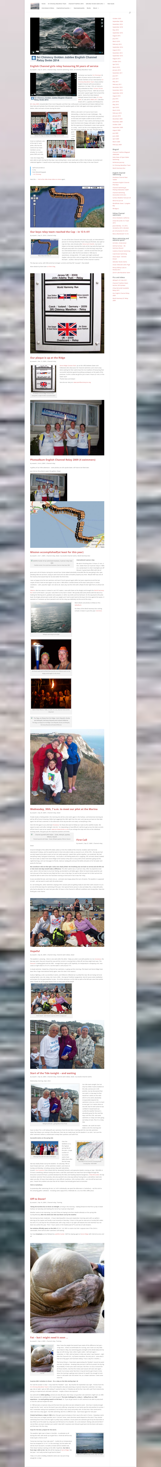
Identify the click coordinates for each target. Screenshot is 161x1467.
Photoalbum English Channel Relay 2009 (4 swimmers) (62, 459)
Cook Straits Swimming (120, 254)
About (95, 8)
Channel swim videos (63, 955)
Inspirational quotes (63, 8)
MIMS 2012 (93, 99)
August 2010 (116, 96)
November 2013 (118, 53)
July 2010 (115, 99)
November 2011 (118, 73)
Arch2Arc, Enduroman (119, 243)
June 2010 (116, 101)
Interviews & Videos (48, 8)
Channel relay (51, 70)
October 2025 (117, 18)
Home (43, 4)
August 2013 (116, 58)
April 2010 (116, 107)
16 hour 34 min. (98, 88)
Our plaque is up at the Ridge (47, 357)
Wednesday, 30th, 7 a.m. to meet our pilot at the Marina (64, 809)
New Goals (111, 4)
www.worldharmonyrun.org (82, 382)
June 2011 (116, 79)
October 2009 (117, 124)
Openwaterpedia (79, 8)
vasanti (34, 70)
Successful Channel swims (68, 556)
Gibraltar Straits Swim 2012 (94, 4)
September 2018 (118, 27)
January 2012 (117, 70)
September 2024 (118, 21)
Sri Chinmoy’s (97, 75)
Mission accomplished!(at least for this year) (56, 552)
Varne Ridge (84, 1234)
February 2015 (117, 44)
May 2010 (116, 104)
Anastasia (56, 825)
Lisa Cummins (40, 1170)
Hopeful (35, 951)
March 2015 (116, 41)
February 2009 (117, 144)
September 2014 (118, 47)
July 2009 (115, 133)
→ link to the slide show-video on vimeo (48, 179)
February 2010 (117, 113)
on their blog (51, 266)
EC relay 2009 (35, 104)
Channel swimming (63, 70)
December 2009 (117, 119)
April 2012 (116, 64)
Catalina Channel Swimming (121, 251)
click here (99, 611)
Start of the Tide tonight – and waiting (53, 1073)
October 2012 (117, 61)
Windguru (116, 208)
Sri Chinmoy (37, 174)
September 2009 (118, 127)
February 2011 (117, 84)
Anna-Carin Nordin (88, 244)
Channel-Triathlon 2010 (76, 4)
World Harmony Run (84, 556)
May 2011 (116, 81)
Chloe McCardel (94, 1175)
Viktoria (32, 590)
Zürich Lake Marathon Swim (121, 272)
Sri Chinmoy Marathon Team (57, 4)
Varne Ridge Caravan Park (68, 365)
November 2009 (118, 122)
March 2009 (116, 142)
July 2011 (115, 76)
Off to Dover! (38, 1199)
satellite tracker (60, 1234)
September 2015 (118, 33)
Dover (71, 70)
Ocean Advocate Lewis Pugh (121, 265)
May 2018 (116, 30)
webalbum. (78, 605)
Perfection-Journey (118, 162)
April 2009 (116, 139)
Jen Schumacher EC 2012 (120, 231)
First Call (81, 839)
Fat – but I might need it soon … (49, 1337)
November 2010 (118, 90)
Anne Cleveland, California (121, 218)
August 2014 (116, 50)
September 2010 (118, 93)
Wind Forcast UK (118, 201)
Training (59, 1202)
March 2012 (116, 67)
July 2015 (115, 38)
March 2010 (116, 110)
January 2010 (117, 116)
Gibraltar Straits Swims (120, 262)
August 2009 (116, 130)
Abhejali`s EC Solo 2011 (120, 280)
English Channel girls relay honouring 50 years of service (64, 66)
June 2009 (116, 136)
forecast (32, 963)
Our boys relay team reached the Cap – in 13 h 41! (60, 231)
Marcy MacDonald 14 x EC (121, 234)
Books (89, 8)
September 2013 (118, 56)
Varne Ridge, (65, 1450)
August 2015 (116, 36)
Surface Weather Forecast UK (122, 198)
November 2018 (118, 24)
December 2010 (117, 87)
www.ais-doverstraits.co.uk (60, 829)
